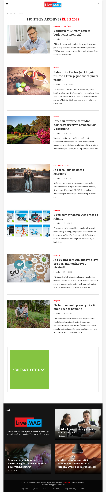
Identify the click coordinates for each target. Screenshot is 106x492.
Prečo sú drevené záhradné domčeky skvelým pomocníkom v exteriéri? (75, 124)
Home (9, 14)
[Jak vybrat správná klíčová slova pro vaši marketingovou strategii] (28, 268)
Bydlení (35, 489)
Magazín (24, 489)
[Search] (98, 4)
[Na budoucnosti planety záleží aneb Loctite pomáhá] (28, 314)
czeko (58, 39)
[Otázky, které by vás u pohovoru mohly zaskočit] (78, 424)
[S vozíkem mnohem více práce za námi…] (28, 223)
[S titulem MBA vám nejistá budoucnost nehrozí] (28, 39)
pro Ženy (56, 489)
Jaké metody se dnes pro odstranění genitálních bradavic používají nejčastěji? (27, 463)
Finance (45, 489)
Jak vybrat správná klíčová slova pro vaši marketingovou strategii (76, 263)
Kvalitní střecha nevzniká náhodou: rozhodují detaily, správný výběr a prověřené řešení (77, 463)
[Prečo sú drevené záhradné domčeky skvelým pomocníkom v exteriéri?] (28, 130)
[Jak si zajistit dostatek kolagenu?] (28, 178)
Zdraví (82, 489)
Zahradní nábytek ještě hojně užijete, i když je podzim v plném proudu (76, 76)
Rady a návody (70, 489)
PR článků (66, 483)
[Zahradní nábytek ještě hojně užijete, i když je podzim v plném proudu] (28, 81)
